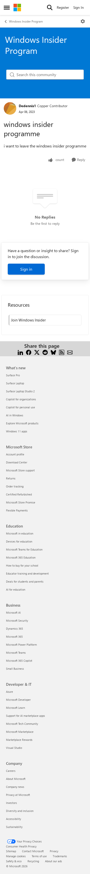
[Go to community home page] (17, 7)
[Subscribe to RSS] (61, 352)
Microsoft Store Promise (20, 502)
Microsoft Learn (15, 708)
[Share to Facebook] (28, 352)
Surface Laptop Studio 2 (20, 391)
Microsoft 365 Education (21, 557)
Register (63, 7)
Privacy (54, 851)
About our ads (53, 861)
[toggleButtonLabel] (82, 21)
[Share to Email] (69, 352)
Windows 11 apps (16, 431)
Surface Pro (13, 375)
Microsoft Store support (20, 470)
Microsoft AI (13, 612)
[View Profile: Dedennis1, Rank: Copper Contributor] (10, 108)
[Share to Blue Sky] (53, 352)
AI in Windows (14, 415)
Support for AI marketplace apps (25, 716)
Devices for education (19, 541)
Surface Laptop (15, 383)
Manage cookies (16, 856)
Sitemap (11, 851)
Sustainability (14, 827)
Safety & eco (14, 861)
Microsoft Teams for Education (24, 549)
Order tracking (15, 486)
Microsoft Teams (16, 652)
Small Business (15, 668)
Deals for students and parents (25, 581)
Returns (11, 478)
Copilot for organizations (21, 399)
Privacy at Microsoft (18, 795)
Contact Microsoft (33, 851)
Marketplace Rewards (19, 740)
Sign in (26, 269)
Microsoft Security (17, 620)
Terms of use (39, 856)
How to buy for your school (22, 565)
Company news (15, 787)
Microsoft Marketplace (20, 732)
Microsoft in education (19, 533)
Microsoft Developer (18, 700)
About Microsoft (16, 779)
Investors (11, 803)
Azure (9, 691)
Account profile (15, 454)
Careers (11, 771)
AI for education (15, 589)
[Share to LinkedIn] (20, 352)
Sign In (78, 7)
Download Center (16, 462)
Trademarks (60, 856)
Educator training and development (27, 573)
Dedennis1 (27, 105)
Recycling (33, 861)
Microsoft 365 (14, 636)
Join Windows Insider (28, 319)
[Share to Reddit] (45, 352)
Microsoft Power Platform (21, 644)
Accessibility (13, 819)
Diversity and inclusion (20, 811)
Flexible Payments (17, 510)
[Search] (50, 8)
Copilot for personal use (20, 407)
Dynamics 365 (14, 628)
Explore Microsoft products (22, 423)
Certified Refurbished (19, 494)
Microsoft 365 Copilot (19, 660)
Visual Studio (14, 748)
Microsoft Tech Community (22, 724)
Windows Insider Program (26, 21)
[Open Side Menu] (6, 7)
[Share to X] (37, 352)
